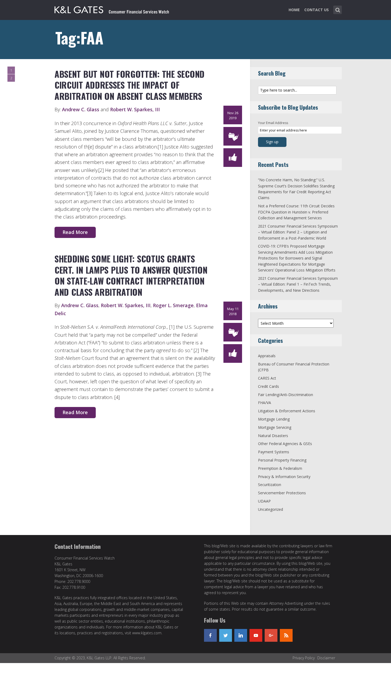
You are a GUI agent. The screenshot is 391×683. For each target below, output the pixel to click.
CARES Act (267, 378)
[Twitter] (225, 635)
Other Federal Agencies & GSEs (285, 443)
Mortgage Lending (274, 419)
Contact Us (316, 9)
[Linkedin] (240, 635)
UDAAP (264, 501)
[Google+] (271, 635)
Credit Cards (268, 386)
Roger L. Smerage (173, 305)
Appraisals (267, 355)
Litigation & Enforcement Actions (286, 410)
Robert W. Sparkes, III (135, 109)
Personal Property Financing (282, 460)
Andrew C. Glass (80, 109)
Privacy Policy (304, 657)
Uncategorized (270, 509)
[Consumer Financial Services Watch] (112, 9)
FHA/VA (264, 402)
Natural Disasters (273, 435)
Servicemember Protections (282, 492)
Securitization (269, 484)
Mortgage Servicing (274, 427)
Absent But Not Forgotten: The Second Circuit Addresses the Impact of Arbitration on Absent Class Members (130, 85)
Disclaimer (326, 657)
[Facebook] (210, 635)
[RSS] (286, 635)
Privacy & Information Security (284, 476)
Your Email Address (273, 123)
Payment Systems (273, 451)
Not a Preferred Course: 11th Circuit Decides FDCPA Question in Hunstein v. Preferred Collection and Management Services (296, 211)
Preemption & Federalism (280, 468)
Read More (75, 232)
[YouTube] (255, 635)
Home (294, 9)
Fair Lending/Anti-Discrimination (285, 394)
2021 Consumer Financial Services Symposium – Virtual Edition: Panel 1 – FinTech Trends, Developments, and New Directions (298, 284)
